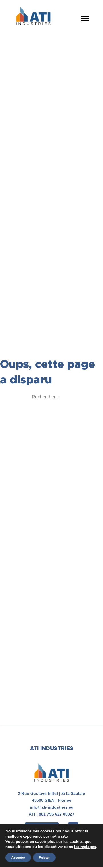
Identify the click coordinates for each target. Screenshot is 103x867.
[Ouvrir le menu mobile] (85, 18)
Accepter (18, 857)
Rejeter (44, 857)
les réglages (85, 846)
